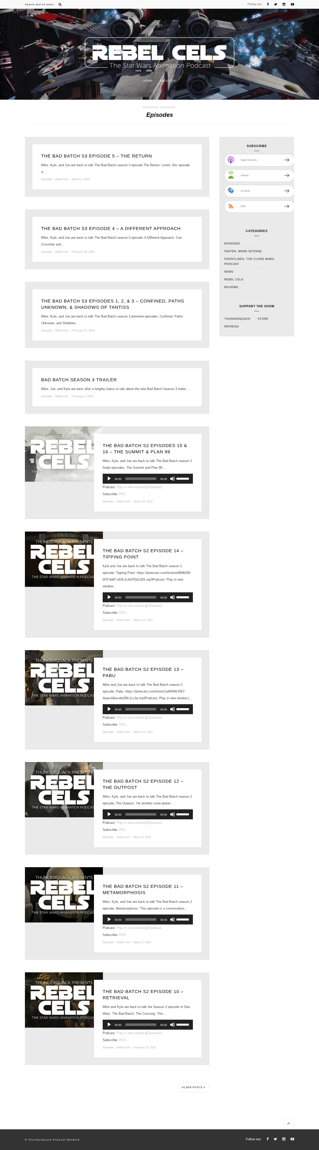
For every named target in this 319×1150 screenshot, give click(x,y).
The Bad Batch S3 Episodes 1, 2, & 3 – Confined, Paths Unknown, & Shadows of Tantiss (112, 304)
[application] (148, 479)
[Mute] (172, 478)
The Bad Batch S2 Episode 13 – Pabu (143, 672)
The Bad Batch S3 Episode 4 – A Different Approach (111, 228)
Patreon (231, 326)
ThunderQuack (237, 318)
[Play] (109, 478)
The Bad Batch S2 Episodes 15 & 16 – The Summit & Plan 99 (145, 448)
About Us (168, 80)
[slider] (183, 478)
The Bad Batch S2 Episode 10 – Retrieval (143, 994)
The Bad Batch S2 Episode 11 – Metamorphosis (143, 889)
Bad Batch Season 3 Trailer (79, 379)
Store (263, 318)
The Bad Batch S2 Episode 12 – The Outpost (143, 784)
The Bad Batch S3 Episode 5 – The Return (96, 155)
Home (148, 80)
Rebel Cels (61, 179)
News (228, 271)
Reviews (231, 287)
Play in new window (131, 487)
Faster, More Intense (243, 251)
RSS (122, 494)
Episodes (46, 179)
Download (154, 487)
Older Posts (193, 1087)
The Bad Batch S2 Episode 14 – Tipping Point (143, 553)
